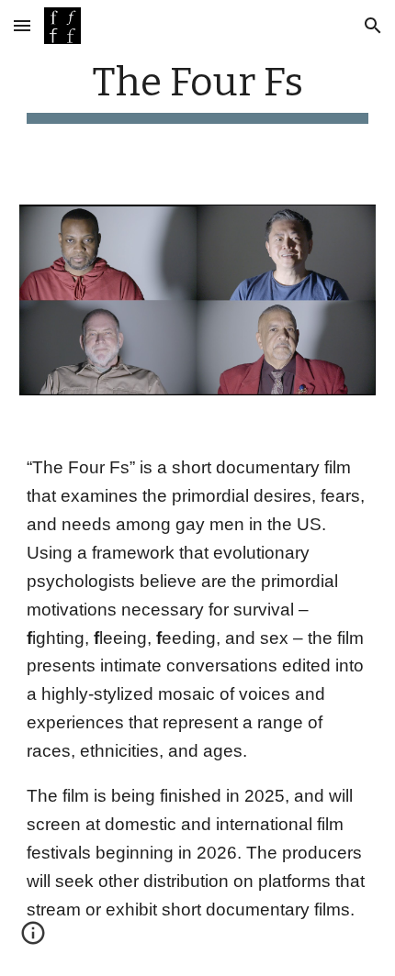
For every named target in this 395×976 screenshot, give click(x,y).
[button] (22, 25)
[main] (198, 91)
